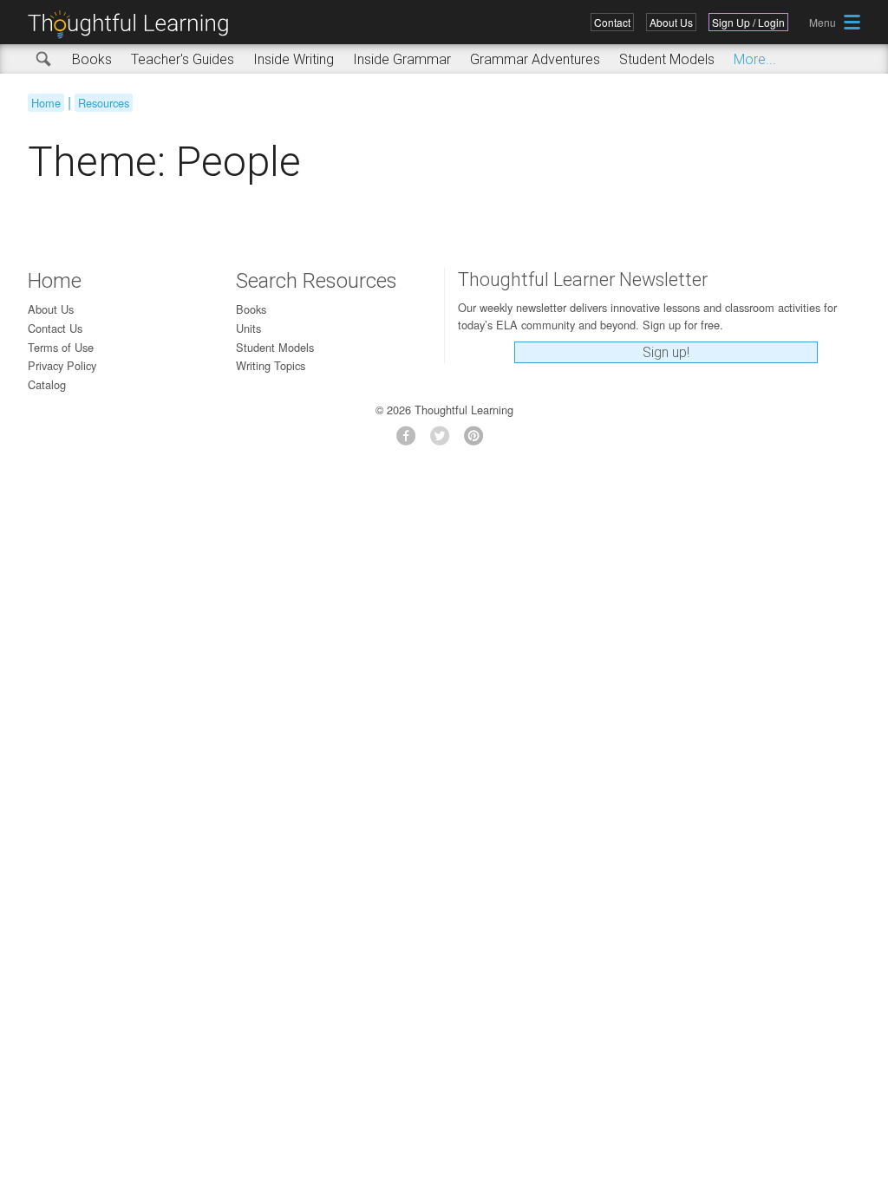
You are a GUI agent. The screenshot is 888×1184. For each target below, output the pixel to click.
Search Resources (316, 281)
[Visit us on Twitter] (444, 441)
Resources (103, 102)
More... (755, 59)
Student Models (667, 59)
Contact (612, 22)
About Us (671, 22)
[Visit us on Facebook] (410, 441)
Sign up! (666, 352)
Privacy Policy (62, 365)
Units (248, 328)
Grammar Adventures (535, 59)
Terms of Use (61, 347)
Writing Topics (270, 365)
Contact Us (55, 328)
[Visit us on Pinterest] (478, 441)
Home (46, 102)
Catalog (47, 384)
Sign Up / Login (748, 22)
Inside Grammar (402, 59)
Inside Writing (293, 59)
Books (92, 59)
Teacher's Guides (182, 59)
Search (44, 59)
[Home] (134, 24)
